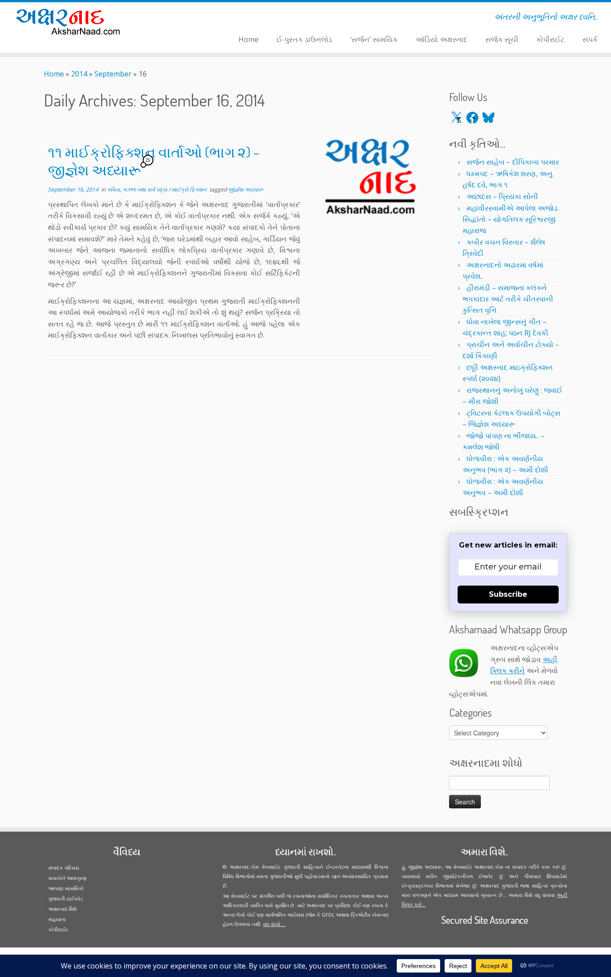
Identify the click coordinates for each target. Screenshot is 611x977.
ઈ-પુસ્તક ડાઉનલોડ (304, 39)
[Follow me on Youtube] (186, 18)
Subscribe (508, 594)
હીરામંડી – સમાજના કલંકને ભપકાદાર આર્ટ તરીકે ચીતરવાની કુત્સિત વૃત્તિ (507, 299)
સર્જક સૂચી (501, 39)
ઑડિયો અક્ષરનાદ (441, 39)
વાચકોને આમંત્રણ (67, 878)
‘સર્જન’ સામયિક (374, 39)
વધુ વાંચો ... (274, 924)
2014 (79, 74)
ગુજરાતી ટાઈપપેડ (65, 898)
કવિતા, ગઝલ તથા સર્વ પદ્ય (138, 189)
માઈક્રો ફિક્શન (190, 189)
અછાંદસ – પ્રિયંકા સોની (502, 196)
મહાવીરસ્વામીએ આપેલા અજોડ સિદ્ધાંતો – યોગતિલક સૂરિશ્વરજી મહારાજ (510, 219)
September (113, 74)
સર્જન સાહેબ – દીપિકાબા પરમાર (513, 162)
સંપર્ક (590, 39)
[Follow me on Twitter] (168, 18)
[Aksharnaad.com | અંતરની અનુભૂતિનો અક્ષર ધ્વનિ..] (70, 21)
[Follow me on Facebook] (174, 18)
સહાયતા (57, 919)
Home (248, 39)
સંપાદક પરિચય (63, 867)
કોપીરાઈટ (550, 39)
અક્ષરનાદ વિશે (62, 908)
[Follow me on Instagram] (180, 18)
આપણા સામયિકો (66, 888)
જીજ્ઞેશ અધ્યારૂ (245, 189)
